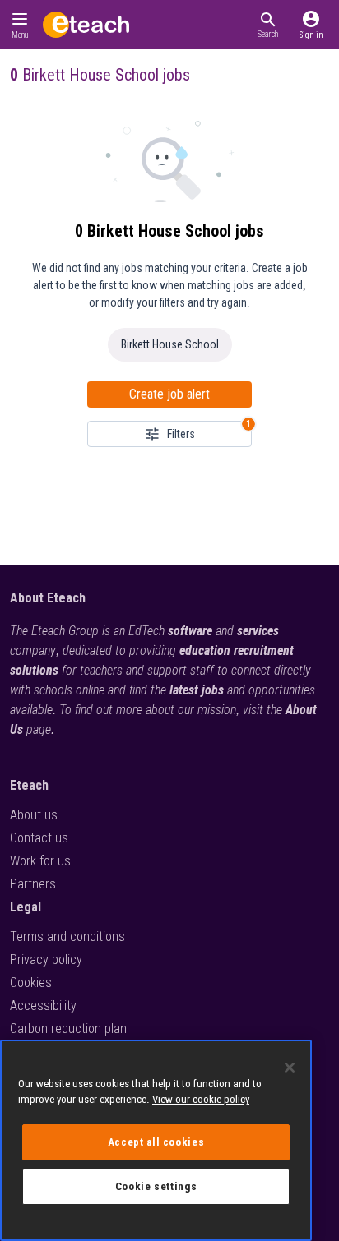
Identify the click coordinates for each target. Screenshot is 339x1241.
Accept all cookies (156, 1142)
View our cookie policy (200, 1099)
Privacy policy (46, 959)
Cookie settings (156, 1186)
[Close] (290, 1068)
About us (34, 815)
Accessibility (43, 1005)
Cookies (31, 982)
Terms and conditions (67, 936)
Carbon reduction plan (68, 1028)
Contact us (39, 838)
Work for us (40, 861)
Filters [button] (181, 434)
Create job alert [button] (169, 394)
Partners (33, 884)
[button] (268, 24)
